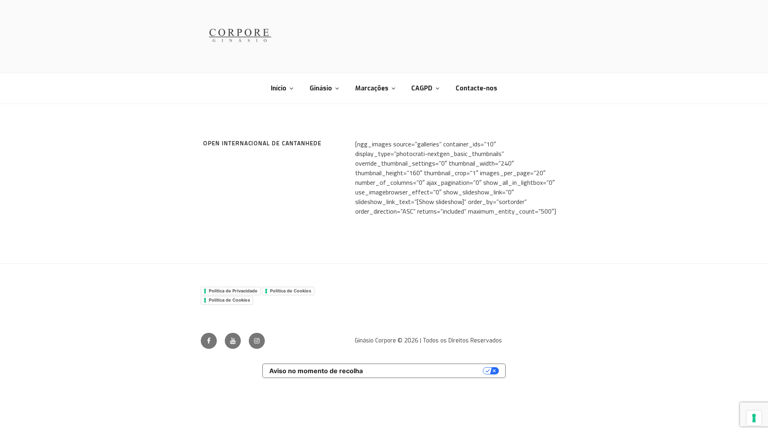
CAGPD (421, 88)
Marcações (371, 88)
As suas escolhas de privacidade (427, 371)
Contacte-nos (476, 88)
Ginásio (321, 88)
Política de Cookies (290, 291)
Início (278, 88)
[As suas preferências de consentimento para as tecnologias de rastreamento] (754, 418)
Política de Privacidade (233, 291)
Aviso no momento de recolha (316, 371)
